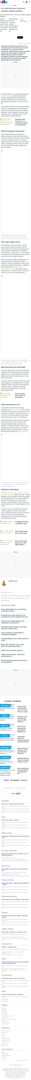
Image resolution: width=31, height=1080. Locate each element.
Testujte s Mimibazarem (6, 1030)
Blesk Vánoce (5, 804)
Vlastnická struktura (20, 1075)
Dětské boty (4, 1041)
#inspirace (4, 947)
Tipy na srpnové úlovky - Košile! (8, 857)
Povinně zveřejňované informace (15, 1077)
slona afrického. (23, 431)
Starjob (3, 1052)
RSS (20, 1065)
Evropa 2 (3, 1058)
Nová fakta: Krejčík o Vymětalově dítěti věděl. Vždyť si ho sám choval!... (14, 843)
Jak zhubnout (5, 836)
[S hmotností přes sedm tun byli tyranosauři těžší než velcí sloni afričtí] (15, 480)
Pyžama (3, 1037)
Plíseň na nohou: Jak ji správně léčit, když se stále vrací (13, 968)
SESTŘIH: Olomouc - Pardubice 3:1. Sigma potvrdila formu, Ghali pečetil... (15, 997)
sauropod (27, 595)
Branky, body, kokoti (12, 994)
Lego (3, 1035)
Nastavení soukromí (11, 1075)
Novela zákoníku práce (15, 899)
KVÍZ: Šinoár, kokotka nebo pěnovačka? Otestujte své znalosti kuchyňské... (14, 920)
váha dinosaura (9, 598)
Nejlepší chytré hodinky (7, 883)
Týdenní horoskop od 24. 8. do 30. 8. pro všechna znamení (13, 859)
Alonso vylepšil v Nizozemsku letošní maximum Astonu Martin (14, 872)
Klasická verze (10, 788)
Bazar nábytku (5, 1045)
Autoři (6, 780)
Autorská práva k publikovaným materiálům (15, 1071)
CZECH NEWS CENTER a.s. (19, 1068)
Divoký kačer (12, 932)
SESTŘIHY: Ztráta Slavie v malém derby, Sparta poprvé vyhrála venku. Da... (14, 826)
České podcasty (5, 1053)
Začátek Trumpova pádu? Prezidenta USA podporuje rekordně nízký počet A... (15, 846)
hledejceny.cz (4, 1008)
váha (2, 598)
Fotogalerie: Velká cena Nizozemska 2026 (10, 874)
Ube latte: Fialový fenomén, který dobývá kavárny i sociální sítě (14, 924)
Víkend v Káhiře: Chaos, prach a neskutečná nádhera (12, 937)
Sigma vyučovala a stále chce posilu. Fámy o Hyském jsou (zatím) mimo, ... (15, 823)
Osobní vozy (4, 1011)
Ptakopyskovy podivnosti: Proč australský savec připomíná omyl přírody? (15, 987)
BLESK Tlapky (5, 932)
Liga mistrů (16, 820)
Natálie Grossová (5, 1001)
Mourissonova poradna (7, 978)
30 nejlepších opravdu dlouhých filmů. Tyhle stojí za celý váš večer (15, 892)
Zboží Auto (4, 1020)
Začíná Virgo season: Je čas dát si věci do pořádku (12, 954)
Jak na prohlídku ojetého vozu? (8, 1015)
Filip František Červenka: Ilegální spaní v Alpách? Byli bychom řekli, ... (15, 935)
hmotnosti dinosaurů (7, 96)
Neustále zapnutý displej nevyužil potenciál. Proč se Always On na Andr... (15, 887)
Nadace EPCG (25, 899)
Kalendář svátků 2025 (14, 804)
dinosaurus (4, 595)
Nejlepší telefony (18, 883)
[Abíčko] (3, 3)
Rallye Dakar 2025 (14, 869)
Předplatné (15, 780)
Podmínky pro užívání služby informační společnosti (15, 1073)
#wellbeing (10, 947)
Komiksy (15, 978)
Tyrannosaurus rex (15, 409)
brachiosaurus (5, 600)
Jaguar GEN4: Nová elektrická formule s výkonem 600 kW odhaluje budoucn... (15, 981)
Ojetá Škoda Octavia (6, 1022)
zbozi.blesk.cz (4, 1014)
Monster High (4, 1032)
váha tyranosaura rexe (22, 598)
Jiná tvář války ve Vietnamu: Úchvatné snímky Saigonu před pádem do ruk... (15, 809)
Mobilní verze (22, 788)
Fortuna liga (20, 994)
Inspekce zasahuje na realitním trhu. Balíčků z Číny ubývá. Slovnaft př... (15, 902)
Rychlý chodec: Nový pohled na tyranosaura (20, 395)
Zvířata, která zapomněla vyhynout (12, 650)
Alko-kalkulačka (6, 869)
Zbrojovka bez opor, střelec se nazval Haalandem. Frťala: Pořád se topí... (15, 828)
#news (15, 947)
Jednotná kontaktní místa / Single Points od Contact (15, 1076)
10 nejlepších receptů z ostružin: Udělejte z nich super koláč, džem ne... (15, 923)
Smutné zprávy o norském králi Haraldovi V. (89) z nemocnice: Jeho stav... (15, 807)
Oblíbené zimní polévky (7, 915)
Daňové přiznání (6, 899)
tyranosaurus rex (13, 595)
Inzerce (24, 780)
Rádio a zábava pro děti (6, 1055)
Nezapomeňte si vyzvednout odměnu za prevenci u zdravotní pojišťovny (14, 970)
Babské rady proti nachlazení (22, 962)
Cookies (23, 1074)
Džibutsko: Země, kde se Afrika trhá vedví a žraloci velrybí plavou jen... (15, 939)
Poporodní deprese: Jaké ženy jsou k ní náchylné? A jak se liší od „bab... (15, 966)
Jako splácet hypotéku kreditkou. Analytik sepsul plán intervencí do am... (15, 905)
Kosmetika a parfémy (6, 1038)
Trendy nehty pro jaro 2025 (15, 836)
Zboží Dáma (4, 1012)
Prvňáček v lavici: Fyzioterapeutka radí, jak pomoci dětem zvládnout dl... (15, 861)
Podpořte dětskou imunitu (8, 962)
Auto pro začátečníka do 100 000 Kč (9, 1019)
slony (20, 252)
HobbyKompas (5, 1017)
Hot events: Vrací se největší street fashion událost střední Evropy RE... (15, 950)
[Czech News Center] (18, 793)
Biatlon (11, 820)
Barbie (3, 1034)
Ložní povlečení (5, 1043)
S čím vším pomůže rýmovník (9, 963)
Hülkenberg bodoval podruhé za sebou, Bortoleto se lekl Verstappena (15, 875)
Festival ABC (22, 978)
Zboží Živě (4, 1009)
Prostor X (4, 994)
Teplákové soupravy (6, 1040)
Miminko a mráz (22, 853)
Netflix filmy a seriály (22, 932)
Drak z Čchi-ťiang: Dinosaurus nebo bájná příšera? (21, 542)
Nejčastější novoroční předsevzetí (10, 853)
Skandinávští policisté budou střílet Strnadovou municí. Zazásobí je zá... (15, 908)
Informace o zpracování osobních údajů (13, 1074)
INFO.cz (22, 804)
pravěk (22, 595)
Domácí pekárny (17, 915)
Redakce (16, 1065)
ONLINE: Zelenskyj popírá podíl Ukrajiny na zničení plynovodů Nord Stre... (15, 812)
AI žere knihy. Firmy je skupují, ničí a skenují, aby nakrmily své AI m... (15, 890)
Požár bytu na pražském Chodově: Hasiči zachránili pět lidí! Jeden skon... (15, 840)
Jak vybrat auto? (5, 1023)
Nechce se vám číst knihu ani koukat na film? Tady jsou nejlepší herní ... (14, 984)
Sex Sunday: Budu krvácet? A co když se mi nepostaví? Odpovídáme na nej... (13, 952)
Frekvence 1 (4, 1056)
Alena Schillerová (5, 999)
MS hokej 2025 (5, 820)
